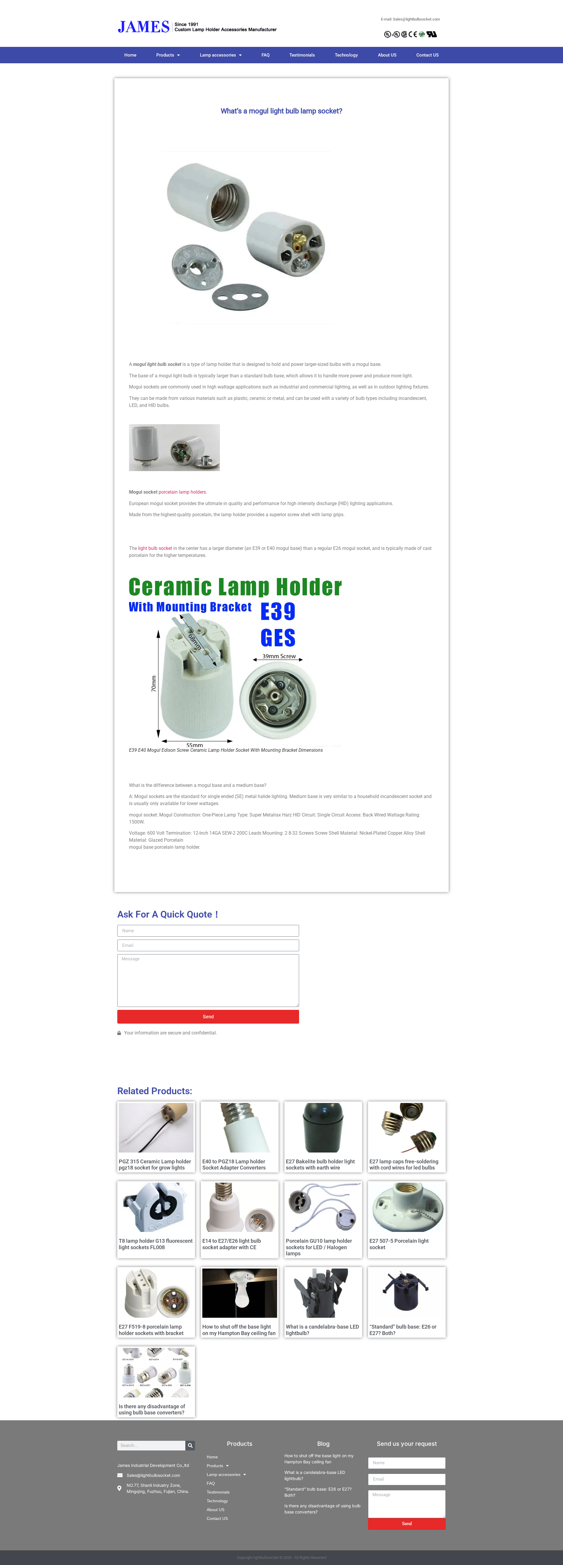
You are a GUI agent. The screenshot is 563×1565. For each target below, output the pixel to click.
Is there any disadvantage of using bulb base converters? (152, 1409)
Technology (346, 55)
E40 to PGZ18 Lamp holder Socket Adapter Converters (234, 1164)
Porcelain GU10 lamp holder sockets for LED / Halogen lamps (319, 1247)
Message (377, 1487)
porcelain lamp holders (182, 492)
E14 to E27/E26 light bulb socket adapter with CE (231, 1244)
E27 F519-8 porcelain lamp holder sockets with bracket (151, 1330)
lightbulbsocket (266, 1557)
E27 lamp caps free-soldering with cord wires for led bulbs (403, 1164)
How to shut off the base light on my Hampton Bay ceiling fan (239, 1330)
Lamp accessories (218, 55)
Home (130, 55)
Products (165, 55)
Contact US (427, 55)
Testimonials (302, 55)
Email (374, 1471)
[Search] (190, 1445)
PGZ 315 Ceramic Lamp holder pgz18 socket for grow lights (155, 1164)
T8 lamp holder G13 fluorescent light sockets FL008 (156, 1244)
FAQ (265, 55)
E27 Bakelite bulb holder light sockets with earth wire (320, 1164)
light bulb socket (155, 548)
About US (387, 55)
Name (374, 1455)
